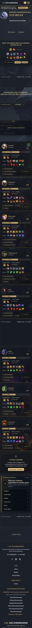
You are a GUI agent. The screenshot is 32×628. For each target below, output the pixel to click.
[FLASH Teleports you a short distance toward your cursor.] (10, 49)
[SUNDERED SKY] (8, 161)
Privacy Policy (16, 575)
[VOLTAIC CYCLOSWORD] (19, 161)
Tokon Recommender (16, 611)
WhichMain (16, 625)
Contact (16, 584)
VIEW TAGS (10, 62)
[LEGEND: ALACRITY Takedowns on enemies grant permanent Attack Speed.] (23, 272)
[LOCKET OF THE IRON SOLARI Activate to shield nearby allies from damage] (8, 232)
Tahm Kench (12, 253)
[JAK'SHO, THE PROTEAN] (21, 54)
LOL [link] (10, 3)
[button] (28, 3)
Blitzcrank (11, 216)
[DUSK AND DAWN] (7, 54)
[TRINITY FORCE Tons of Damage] (22, 161)
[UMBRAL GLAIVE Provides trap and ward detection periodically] (8, 198)
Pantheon (11, 182)
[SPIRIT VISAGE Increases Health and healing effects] (14, 54)
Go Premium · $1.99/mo (16, 469)
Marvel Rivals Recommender (16, 606)
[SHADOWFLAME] (11, 305)
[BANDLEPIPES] (14, 232)
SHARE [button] (22, 32)
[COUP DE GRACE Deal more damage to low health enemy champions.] (17, 201)
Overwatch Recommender (16, 609)
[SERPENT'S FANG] (17, 161)
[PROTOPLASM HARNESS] (8, 367)
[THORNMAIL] (17, 54)
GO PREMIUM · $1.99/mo (16, 554)
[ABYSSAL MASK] (17, 403)
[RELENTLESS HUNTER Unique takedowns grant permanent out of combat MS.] (23, 201)
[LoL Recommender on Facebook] (12, 559)
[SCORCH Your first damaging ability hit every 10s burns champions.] (17, 441)
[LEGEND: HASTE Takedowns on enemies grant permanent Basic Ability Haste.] (14, 57)
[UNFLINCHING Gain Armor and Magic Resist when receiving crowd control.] (17, 272)
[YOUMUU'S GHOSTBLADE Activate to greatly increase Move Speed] (19, 198)
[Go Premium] (25, 3)
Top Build (17, 62)
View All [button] (26, 171)
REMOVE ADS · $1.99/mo (24, 77)
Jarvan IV (11, 422)
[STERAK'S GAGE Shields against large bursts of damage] (11, 161)
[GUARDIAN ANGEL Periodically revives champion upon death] (14, 161)
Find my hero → (23, 7)
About (16, 569)
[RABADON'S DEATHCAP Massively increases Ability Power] (17, 305)
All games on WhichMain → (16, 614)
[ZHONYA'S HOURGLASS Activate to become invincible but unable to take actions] (14, 305)
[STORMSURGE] (8, 305)
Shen (10, 351)
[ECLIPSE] (11, 198)
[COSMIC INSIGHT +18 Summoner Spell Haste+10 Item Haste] (17, 235)
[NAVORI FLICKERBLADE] (11, 54)
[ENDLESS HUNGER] (22, 437)
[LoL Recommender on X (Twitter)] (20, 559)
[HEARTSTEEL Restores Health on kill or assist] (8, 268)
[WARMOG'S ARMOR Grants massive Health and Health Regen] (19, 268)
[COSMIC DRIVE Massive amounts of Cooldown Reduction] (22, 305)
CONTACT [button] (12, 32)
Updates (16, 572)
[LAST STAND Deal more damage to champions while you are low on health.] (17, 57)
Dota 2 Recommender (16, 597)
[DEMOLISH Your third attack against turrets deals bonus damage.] (21, 57)
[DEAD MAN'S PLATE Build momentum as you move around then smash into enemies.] (24, 54)
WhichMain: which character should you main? (16, 592)
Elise (10, 290)
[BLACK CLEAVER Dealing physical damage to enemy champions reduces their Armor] (14, 198)
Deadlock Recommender (16, 603)
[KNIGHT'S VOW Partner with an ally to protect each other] (19, 232)
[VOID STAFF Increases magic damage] (19, 305)
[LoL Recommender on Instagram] (16, 559)
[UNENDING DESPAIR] (17, 268)
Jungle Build (24, 62)
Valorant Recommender (16, 600)
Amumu (11, 388)
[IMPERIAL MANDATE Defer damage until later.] (19, 403)
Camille (11, 145)
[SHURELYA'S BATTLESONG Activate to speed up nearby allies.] (17, 232)
